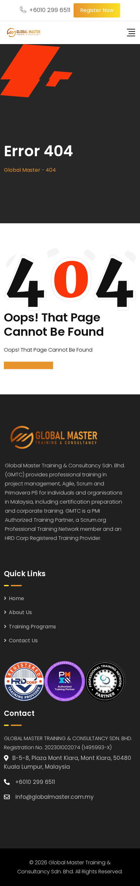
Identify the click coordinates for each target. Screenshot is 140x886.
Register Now (97, 10)
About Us (20, 612)
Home (16, 598)
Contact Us (23, 640)
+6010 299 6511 (49, 10)
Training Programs (32, 626)
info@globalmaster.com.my (54, 797)
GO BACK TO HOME (28, 365)
